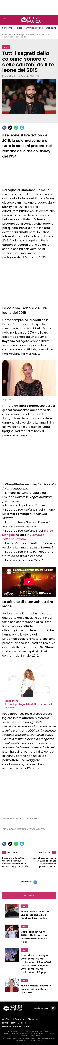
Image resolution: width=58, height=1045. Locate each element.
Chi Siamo (7, 1019)
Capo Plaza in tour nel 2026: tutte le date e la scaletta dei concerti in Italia (34, 937)
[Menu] (4, 20)
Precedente (13, 852)
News (11, 34)
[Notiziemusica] (30, 20)
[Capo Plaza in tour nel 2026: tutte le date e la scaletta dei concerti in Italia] (12, 935)
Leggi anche (29, 896)
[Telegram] (22, 128)
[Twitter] (10, 128)
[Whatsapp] (16, 128)
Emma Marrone (34, 27)
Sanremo (7, 27)
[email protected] (10, 1034)
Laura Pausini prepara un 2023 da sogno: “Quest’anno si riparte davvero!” (44, 862)
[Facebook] (4, 128)
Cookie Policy (24, 1022)
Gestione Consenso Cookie (15, 1026)
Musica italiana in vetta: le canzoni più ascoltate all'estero (36, 989)
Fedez (19, 27)
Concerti (51, 27)
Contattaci (20, 1019)
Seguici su (26, 881)
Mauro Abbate (9, 76)
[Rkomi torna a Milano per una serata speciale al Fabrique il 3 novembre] (12, 912)
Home (4, 34)
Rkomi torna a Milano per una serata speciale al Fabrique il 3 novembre (35, 915)
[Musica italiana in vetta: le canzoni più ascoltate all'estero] (12, 986)
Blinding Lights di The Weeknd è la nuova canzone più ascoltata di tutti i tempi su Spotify (15, 862)
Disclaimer (33, 1019)
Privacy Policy (8, 1022)
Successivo (45, 852)
